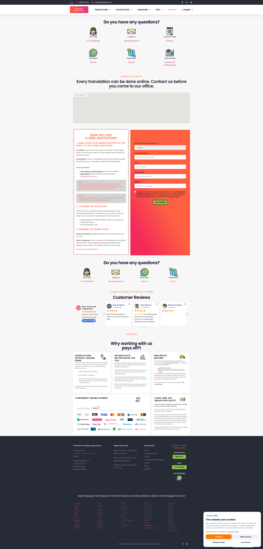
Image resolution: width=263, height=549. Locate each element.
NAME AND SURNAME (141, 153)
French (99, 520)
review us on (87, 320)
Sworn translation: (83, 168)
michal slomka (146, 305)
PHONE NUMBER (139, 172)
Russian (171, 506)
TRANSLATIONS (101, 9)
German (100, 525)
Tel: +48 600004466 (93, 41)
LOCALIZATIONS (122, 9)
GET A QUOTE (160, 202)
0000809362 (118, 468)
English (100, 513)
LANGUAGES (142, 9)
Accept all (218, 537)
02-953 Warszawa (170, 65)
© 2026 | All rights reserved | (128, 544)
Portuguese (148, 525)
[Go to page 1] (144, 327)
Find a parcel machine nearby (86, 249)
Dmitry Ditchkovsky (120, 305)
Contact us (170, 41)
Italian (123, 516)
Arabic (76, 508)
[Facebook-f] (183, 544)
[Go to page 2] (145, 327)
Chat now (93, 62)
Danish (100, 506)
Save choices (245, 542)
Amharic (77, 506)
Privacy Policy (234, 531)
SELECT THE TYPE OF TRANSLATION (145, 143)
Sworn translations (98, 240)
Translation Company (145, 544)
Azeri (76, 513)
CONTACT (172, 9)
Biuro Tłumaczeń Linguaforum (89, 308)
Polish (146, 523)
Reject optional (245, 537)
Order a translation (161, 382)
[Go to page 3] (147, 327)
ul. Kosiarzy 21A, (169, 62)
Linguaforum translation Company (84, 453)
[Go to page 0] (142, 327)
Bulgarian (77, 520)
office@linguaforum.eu (131, 41)
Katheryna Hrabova (175, 305)
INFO (158, 9)
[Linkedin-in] (187, 544)
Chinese (77, 525)
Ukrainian (171, 523)
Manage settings (219, 542)
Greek (99, 528)
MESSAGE (137, 182)
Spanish (171, 516)
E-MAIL (136, 163)
